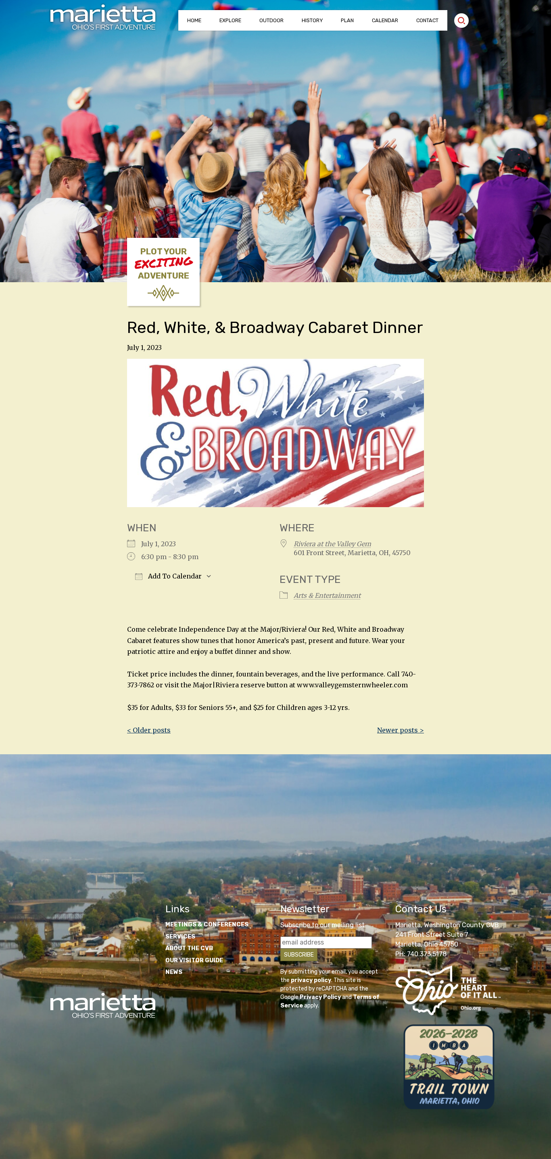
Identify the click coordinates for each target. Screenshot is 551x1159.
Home (194, 20)
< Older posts (149, 730)
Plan (347, 20)
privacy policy (311, 980)
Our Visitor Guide (194, 960)
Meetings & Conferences (206, 924)
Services (180, 936)
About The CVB (189, 948)
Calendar (385, 20)
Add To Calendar (174, 576)
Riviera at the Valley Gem (332, 544)
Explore (230, 20)
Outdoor (271, 20)
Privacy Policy (320, 997)
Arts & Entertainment (327, 595)
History (312, 20)
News (173, 972)
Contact (427, 20)
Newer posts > (400, 730)
